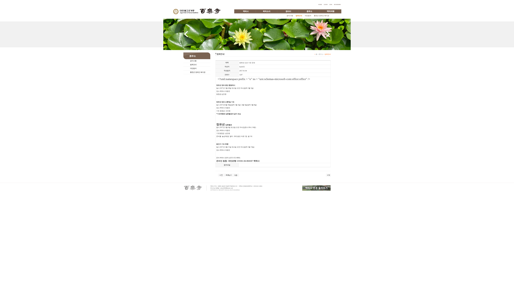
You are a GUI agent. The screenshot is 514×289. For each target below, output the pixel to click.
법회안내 (193, 65)
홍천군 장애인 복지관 (321, 16)
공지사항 (290, 16)
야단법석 (308, 16)
